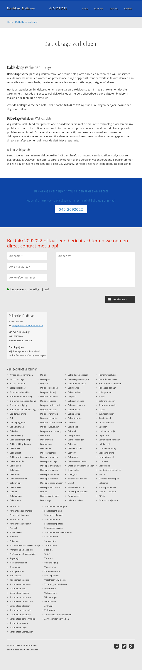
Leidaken (103, 426)
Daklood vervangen (77, 383)
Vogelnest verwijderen (55, 579)
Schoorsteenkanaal (53, 515)
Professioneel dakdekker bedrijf (25, 545)
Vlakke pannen (51, 575)
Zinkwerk (48, 605)
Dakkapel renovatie (49, 474)
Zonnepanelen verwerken (56, 618)
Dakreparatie (74, 413)
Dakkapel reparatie (49, 478)
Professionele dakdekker (21, 549)
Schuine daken (51, 536)
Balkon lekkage (17, 379)
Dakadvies (14, 431)
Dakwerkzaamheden (77, 461)
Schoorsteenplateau (53, 523)
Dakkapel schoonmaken (51, 482)
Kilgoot (102, 409)
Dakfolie (44, 383)
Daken (43, 374)
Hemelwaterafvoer (107, 374)
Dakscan (72, 422)
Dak (11, 418)
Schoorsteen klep (18, 588)
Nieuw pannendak (107, 487)
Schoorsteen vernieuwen (21, 631)
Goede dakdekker (76, 487)
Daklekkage (45, 500)
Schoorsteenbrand (53, 510)
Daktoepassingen (76, 439)
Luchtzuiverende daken (110, 470)
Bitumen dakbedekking (21, 396)
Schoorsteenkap (52, 519)
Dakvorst (72, 452)
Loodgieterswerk (106, 457)
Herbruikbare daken (108, 379)
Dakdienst (14, 491)
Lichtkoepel (104, 444)
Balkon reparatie (17, 383)
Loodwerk (103, 461)
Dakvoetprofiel (75, 448)
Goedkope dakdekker (78, 491)
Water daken (50, 588)
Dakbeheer (15, 448)
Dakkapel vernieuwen (50, 487)
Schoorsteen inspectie (20, 584)
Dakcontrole (15, 465)
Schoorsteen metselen (20, 597)
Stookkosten (50, 541)
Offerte (102, 496)
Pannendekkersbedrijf (20, 523)
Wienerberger (50, 597)
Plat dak (13, 528)
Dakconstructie (17, 461)
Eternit (71, 482)
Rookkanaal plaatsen (20, 579)
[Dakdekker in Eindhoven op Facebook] (117, 646)
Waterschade (50, 593)
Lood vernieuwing (107, 448)
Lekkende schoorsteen (109, 439)
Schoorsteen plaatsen (20, 605)
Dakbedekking (16, 435)
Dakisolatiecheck (48, 452)
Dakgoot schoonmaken (51, 422)
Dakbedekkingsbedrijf (20, 439)
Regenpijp (14, 558)
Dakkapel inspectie (49, 457)
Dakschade (73, 426)
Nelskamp (103, 482)
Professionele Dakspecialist (23, 554)
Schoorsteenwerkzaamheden (58, 532)
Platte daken (16, 532)
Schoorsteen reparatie (20, 614)
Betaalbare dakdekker (20, 392)
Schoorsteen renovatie (20, 610)
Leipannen (104, 435)
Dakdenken (15, 482)
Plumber (14, 536)
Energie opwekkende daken (81, 465)
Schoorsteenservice (53, 528)
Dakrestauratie (75, 418)
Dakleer (44, 491)
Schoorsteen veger (18, 627)
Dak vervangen (17, 426)
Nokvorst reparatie (107, 491)
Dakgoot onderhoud (50, 405)
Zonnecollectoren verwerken (58, 614)
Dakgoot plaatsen (48, 409)
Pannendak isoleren (19, 515)
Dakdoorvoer (16, 500)
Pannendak (15, 506)
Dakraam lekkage (76, 400)
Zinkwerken (49, 610)
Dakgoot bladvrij (48, 392)
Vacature (48, 558)
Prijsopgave (15, 541)
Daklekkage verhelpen (26, 21)
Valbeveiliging (51, 562)
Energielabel (73, 470)
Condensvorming (18, 413)
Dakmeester (73, 387)
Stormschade (50, 545)
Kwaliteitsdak (105, 418)
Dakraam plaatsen (76, 405)
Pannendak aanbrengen (21, 510)
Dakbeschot (15, 452)
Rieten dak (15, 566)
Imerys (102, 396)
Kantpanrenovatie (107, 405)
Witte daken (50, 601)
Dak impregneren (18, 422)
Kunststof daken (106, 413)
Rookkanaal (15, 575)
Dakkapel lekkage (48, 461)
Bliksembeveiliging (18, 405)
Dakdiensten (16, 496)
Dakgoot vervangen (49, 426)
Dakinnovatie (46, 439)
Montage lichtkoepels (109, 478)
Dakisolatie (45, 448)
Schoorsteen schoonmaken (23, 618)
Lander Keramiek (107, 422)
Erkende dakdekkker (77, 478)
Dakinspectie (46, 444)
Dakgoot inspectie (49, 396)
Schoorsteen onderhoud (21, 601)
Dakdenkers (15, 487)
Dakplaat (72, 396)
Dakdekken (15, 470)
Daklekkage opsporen (78, 374)
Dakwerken (73, 457)
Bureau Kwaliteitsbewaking (23, 409)
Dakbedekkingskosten (20, 444)
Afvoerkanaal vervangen (21, 374)
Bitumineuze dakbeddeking (23, 400)
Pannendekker (16, 519)
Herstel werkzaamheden (110, 383)
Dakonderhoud (75, 392)
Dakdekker (15, 474)
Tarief (47, 554)
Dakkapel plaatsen (49, 470)
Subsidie (48, 549)
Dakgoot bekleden (49, 387)
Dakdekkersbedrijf (18, 478)
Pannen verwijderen (108, 500)
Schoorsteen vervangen (55, 506)
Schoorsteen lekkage (19, 593)
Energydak (73, 474)
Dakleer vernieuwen (49, 496)
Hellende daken (75, 500)
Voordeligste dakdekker (55, 584)
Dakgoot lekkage (48, 400)
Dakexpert (45, 379)
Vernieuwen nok (52, 571)
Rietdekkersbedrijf (18, 562)
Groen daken (74, 496)
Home (10, 21)
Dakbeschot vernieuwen (21, 457)
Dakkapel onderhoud (50, 465)
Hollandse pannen (107, 387)
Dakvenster (73, 444)
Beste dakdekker (17, 387)
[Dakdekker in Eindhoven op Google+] (132, 646)
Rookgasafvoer (17, 571)
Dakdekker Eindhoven (21, 8)
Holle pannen (105, 392)
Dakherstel (45, 435)
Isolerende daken (107, 400)
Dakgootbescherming (50, 431)
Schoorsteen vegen (19, 623)
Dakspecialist (74, 435)
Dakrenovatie (74, 409)
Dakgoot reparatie (49, 418)
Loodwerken (105, 465)
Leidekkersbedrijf (107, 431)
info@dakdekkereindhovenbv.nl (27, 325)
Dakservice (73, 431)
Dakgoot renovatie (49, 413)
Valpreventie (50, 566)
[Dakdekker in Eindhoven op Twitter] (124, 646)
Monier (102, 474)
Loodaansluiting (106, 452)
